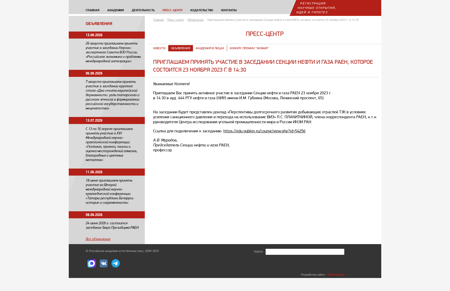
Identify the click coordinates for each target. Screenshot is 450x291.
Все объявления (98, 239)
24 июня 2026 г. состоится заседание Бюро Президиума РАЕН (112, 225)
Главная (158, 20)
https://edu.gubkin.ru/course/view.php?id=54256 (264, 130)
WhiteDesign (335, 274)
